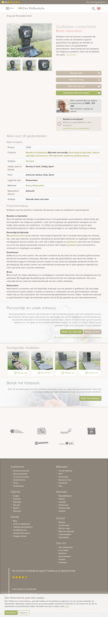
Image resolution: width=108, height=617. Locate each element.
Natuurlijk (17, 511)
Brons (28, 185)
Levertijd (62, 502)
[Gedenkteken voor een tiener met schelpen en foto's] (18, 360)
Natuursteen (38, 185)
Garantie (62, 511)
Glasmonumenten (20, 473)
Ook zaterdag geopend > (96, 2)
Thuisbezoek (64, 525)
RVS (60, 473)
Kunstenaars (42, 155)
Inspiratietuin (64, 537)
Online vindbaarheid (21, 524)
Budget (16, 495)
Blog (15, 521)
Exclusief (16, 499)
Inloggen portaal (19, 536)
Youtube (62, 559)
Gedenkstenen (19, 480)
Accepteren (11, 612)
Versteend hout (65, 480)
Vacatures (63, 553)
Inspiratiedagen (65, 534)
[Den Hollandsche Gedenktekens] (31, 8)
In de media (63, 550)
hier (67, 606)
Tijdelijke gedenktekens (23, 527)
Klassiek (16, 505)
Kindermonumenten (21, 470)
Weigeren (24, 612)
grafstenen (72, 241)
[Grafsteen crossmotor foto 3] (45, 65)
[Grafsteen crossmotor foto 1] (13, 65)
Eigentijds (17, 502)
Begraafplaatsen (65, 495)
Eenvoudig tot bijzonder (80, 152)
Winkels (62, 522)
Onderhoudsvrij (81, 155)
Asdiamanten (18, 486)
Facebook (63, 562)
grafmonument (18, 235)
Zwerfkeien (63, 483)
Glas (60, 486)
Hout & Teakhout (65, 470)
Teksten (62, 499)
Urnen (15, 483)
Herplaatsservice (20, 530)
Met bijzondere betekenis (61, 155)
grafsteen (71, 244)
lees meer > (72, 54)
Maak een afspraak (71, 331)
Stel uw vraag (64, 528)
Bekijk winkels (92, 331)
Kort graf (30, 161)
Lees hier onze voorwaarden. (76, 128)
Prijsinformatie (64, 508)
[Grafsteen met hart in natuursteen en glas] (89, 360)
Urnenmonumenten (21, 477)
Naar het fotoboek (90, 398)
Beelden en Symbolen (36, 152)
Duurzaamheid (64, 556)
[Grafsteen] (66, 360)
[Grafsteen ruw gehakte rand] (42, 360)
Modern (16, 508)
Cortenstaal (63, 477)
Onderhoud (63, 505)
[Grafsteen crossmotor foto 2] (29, 65)
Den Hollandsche (66, 547)
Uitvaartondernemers (21, 533)
